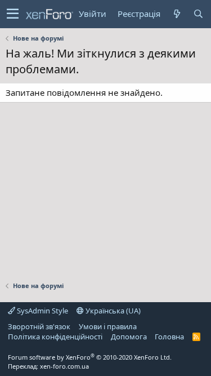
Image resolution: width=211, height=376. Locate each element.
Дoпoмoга (129, 336)
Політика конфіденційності (55, 336)
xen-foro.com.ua (64, 366)
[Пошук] (198, 13)
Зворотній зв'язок (39, 326)
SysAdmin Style (41, 311)
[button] (12, 14)
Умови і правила (108, 326)
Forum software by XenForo (90, 357)
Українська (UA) (112, 311)
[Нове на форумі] (176, 13)
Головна (169, 336)
